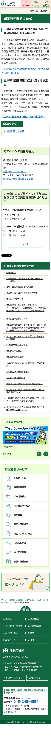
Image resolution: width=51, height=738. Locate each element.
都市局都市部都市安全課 (20, 266)
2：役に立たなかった (15, 219)
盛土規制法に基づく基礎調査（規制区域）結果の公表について (25, 391)
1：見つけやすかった (15, 231)
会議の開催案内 (21, 561)
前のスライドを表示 (39, 454)
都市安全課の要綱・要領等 (17, 372)
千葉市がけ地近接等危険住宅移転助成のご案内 (25, 364)
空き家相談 (11, 273)
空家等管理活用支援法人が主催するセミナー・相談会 (24, 280)
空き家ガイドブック (14, 299)
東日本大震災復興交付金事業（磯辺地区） (24, 384)
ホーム (3, 600)
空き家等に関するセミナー (17, 319)
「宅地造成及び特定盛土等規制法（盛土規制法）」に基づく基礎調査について (25, 399)
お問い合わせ (34, 678)
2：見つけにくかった (15, 235)
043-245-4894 (25, 701)
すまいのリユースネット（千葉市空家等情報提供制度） (25, 337)
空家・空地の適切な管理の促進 (19, 287)
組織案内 (19, 600)
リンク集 (31, 640)
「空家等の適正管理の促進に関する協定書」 (23, 116)
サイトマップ (7, 619)
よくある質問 (20, 552)
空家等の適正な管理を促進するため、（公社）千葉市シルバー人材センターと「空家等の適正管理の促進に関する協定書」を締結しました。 (26, 309)
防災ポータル (20, 478)
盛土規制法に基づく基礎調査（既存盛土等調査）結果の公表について (25, 408)
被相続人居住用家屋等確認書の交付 (21, 293)
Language (36, 5)
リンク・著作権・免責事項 (12, 626)
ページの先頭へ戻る (25, 609)
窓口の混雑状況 (21, 524)
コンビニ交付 (9, 447)
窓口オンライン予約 (23, 534)
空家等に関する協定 (15, 357)
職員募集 (18, 515)
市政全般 (11, 600)
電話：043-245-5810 (14, 171)
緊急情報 (26, 5)
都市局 (39, 600)
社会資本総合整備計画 (15, 378)
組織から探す (30, 600)
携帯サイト (32, 633)
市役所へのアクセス (13, 678)
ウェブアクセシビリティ (12, 633)
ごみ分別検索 (20, 496)
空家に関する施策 (15, 131)
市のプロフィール (9, 640)
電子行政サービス (22, 506)
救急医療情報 (20, 487)
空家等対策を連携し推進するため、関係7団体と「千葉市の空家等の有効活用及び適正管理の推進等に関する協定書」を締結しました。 (26, 328)
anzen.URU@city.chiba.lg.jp (18, 179)
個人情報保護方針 (34, 626)
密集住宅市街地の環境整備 (17, 345)
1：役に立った (12, 215)
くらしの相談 (20, 543)
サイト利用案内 (33, 619)
